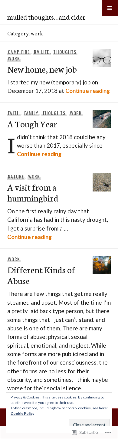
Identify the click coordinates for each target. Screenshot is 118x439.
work (14, 58)
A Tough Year (32, 123)
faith (14, 113)
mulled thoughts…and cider (46, 16)
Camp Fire (19, 51)
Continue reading (87, 90)
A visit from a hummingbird (33, 192)
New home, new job (42, 69)
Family (31, 113)
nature (16, 176)
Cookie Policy (22, 413)
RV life (41, 51)
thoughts (65, 51)
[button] (110, 8)
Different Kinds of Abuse (41, 275)
